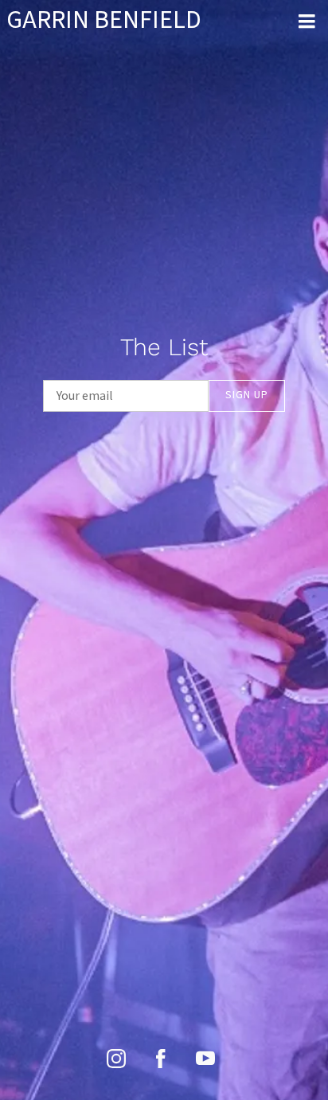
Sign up (246, 395)
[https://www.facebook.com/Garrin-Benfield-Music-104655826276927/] (160, 1058)
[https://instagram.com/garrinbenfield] (116, 1058)
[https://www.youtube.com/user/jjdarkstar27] (205, 1058)
